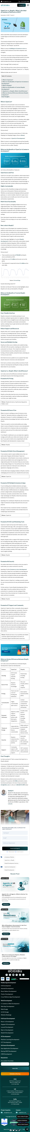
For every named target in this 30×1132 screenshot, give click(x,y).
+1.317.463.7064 (25, 1)
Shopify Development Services (11, 863)
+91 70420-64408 (15, 1104)
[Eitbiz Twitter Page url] (23, 975)
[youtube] (13, 975)
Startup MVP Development (8, 1051)
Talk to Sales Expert (23, 1124)
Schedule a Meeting (15, 1073)
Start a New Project (23, 1116)
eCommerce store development (18, 569)
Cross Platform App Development (10, 997)
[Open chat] (27, 1129)
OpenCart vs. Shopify (9, 860)
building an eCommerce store (17, 48)
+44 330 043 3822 (15, 1094)
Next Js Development (7, 1030)
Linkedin (10, 804)
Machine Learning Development (10, 1039)
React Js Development (7, 1021)
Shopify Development (9, 870)
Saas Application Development (9, 1048)
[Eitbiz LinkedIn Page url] (20, 975)
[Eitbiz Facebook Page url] (6, 975)
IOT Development (6, 1042)
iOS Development (6, 985)
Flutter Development (7, 994)
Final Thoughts (5, 96)
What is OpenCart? (8, 79)
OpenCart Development (18, 138)
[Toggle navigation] (28, 5)
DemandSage (17, 280)
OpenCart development (10, 866)
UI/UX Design (5, 1012)
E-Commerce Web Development (10, 1003)
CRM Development (6, 1054)
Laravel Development (7, 1027)
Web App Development (7, 1006)
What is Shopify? (7, 85)
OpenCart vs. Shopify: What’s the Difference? (15, 91)
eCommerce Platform (9, 857)
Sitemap (24, 1129)
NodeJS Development (7, 1033)
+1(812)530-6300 (20, 784)
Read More (5, 878)
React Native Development (8, 991)
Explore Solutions (22, 1120)
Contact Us (21, 5)
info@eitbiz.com (7, 1)
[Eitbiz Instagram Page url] (10, 975)
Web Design (4, 1009)
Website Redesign (6, 1015)
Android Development (7, 988)
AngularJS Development (8, 1024)
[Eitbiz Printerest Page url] (16, 975)
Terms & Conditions (8, 1129)
